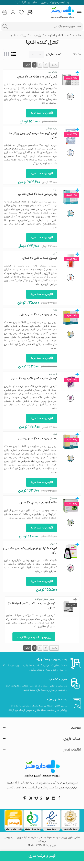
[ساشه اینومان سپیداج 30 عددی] (70, 522)
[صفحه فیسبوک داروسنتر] (59, 798)
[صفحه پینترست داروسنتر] (25, 798)
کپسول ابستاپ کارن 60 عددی (39, 258)
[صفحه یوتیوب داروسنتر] (30, 798)
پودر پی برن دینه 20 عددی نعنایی (37, 194)
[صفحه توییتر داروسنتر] (48, 798)
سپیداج (53, 498)
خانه (78, 35)
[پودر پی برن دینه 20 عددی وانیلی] (70, 458)
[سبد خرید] (4, 12)
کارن (55, 253)
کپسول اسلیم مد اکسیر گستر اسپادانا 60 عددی (31, 605)
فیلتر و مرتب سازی (42, 856)
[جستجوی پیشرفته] (5, 26)
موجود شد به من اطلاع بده (32, 637)
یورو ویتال (51, 129)
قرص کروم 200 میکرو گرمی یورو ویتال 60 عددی (33, 135)
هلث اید (52, 72)
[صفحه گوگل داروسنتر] (42, 798)
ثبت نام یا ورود (33, 2)
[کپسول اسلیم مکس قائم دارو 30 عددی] (70, 398)
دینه (55, 189)
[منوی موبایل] (79, 13)
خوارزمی (53, 544)
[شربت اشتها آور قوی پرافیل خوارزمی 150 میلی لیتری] (70, 568)
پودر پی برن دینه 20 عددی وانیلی (37, 438)
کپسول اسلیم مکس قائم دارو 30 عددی (34, 378)
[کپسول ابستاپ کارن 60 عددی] (70, 277)
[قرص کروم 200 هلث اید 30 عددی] (70, 96)
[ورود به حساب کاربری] (13, 12)
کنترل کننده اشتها (19, 35)
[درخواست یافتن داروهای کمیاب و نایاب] (29, 12)
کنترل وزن (38, 35)
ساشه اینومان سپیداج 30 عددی (38, 502)
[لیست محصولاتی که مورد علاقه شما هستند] (21, 12)
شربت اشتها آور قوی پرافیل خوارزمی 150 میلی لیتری (30, 550)
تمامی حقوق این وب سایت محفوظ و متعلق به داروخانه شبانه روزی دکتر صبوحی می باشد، (42, 839)
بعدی (54, 65)
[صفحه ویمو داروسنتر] (36, 798)
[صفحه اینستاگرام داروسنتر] (53, 798)
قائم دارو (53, 374)
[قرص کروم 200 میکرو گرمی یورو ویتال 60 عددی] (70, 152)
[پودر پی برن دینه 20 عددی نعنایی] (70, 213)
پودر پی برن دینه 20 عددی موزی (38, 314)
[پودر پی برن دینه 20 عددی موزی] (70, 334)
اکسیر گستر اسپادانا (45, 599)
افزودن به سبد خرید (42, 113)
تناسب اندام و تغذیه (59, 35)
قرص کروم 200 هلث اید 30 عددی (37, 76)
